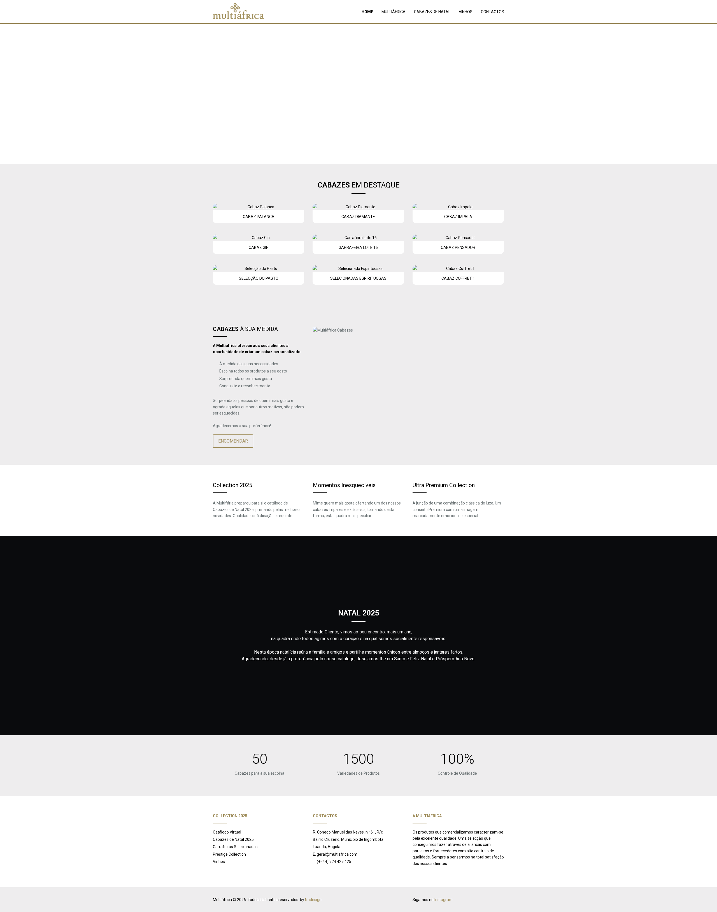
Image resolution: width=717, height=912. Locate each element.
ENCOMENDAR (233, 441)
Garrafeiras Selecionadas (235, 846)
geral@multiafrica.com (337, 854)
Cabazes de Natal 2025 (233, 839)
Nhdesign (313, 899)
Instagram (443, 899)
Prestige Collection (229, 854)
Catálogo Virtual (227, 832)
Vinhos (219, 861)
